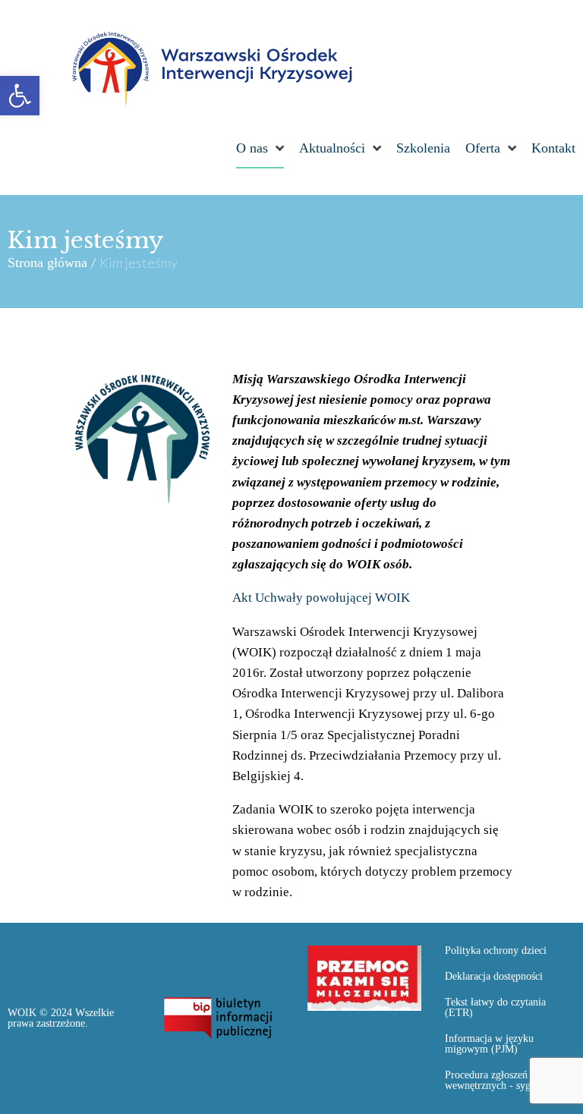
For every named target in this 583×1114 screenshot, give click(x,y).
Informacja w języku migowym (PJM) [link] (489, 1044)
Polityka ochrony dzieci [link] (496, 950)
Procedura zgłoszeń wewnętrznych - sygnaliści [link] (501, 1080)
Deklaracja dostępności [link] (494, 976)
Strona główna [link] (47, 262)
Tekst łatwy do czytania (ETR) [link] (495, 1007)
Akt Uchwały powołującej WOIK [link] (321, 597)
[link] (19, 95)
